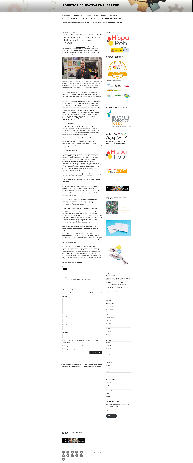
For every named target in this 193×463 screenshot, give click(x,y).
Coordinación (109, 312)
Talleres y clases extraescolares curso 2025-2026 (75, 22)
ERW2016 (108, 326)
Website (65, 332)
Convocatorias (110, 309)
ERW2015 (108, 323)
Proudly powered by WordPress (99, 452)
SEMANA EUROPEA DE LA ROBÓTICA (112, 19)
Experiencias (109, 362)
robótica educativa (79, 279)
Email (64, 325)
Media (107, 371)
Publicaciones (113, 15)
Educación (68, 277)
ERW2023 (108, 351)
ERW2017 (108, 328)
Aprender (108, 300)
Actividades (88, 15)
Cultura (108, 314)
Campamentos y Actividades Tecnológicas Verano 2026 (107, 22)
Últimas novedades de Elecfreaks (114, 291)
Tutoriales (108, 388)
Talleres (108, 385)
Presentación (66, 15)
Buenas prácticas (110, 303)
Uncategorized (109, 390)
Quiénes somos (78, 15)
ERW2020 (108, 337)
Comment (65, 296)
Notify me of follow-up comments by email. (76, 346)
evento (108, 359)
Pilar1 (73, 32)
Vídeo (107, 393)
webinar (108, 396)
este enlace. (78, 262)
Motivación (109, 373)
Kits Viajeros (94, 19)
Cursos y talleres (110, 317)
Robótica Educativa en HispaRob (90, 5)
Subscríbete (111, 416)
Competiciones (110, 306)
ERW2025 (108, 357)
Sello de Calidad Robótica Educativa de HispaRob (75, 19)
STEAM (89, 279)
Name (64, 317)
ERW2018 (108, 331)
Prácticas (108, 382)
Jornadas (108, 365)
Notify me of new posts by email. (73, 349)
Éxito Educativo (80, 47)
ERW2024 (108, 354)
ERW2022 (108, 345)
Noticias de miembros (111, 376)
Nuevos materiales (111, 379)
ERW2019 (108, 334)
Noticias (96, 15)
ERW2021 (108, 343)
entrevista (68, 279)
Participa (103, 15)
